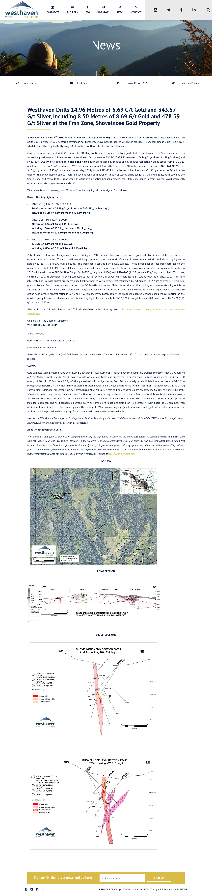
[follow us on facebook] (37, 889)
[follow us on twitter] (31, 889)
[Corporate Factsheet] (79, 83)
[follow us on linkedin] (43, 889)
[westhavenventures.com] (21, 17)
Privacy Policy (108, 889)
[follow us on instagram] (26, 889)
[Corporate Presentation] (26, 83)
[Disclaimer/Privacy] (185, 83)
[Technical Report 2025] (132, 83)
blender (182, 889)
